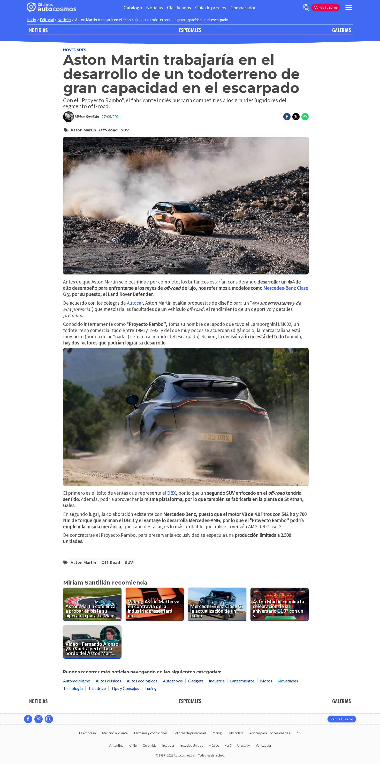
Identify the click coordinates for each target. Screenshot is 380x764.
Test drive (97, 688)
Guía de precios (210, 7)
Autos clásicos (108, 680)
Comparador (243, 7)
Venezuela (263, 745)
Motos (266, 680)
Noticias (154, 7)
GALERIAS (341, 29)
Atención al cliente (115, 733)
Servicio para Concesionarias (269, 733)
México (214, 745)
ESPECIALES (190, 29)
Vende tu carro (325, 7)
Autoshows (173, 680)
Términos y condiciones (150, 733)
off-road (108, 130)
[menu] (348, 7)
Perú (228, 745)
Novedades (74, 50)
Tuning (151, 688)
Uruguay (243, 745)
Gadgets (195, 680)
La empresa (87, 733)
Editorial (47, 20)
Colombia (150, 745)
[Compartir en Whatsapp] (305, 116)
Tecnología (73, 688)
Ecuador (168, 745)
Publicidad (235, 733)
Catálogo (133, 7)
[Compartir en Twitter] (296, 116)
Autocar (135, 303)
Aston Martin (83, 130)
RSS (298, 733)
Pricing (217, 733)
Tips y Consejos (125, 688)
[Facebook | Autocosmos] (28, 719)
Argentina (116, 745)
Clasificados (179, 7)
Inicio (31, 20)
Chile (133, 745)
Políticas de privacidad (189, 733)
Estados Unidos (191, 745)
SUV (125, 130)
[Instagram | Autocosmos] (49, 719)
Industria (217, 680)
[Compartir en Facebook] (287, 116)
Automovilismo (76, 680)
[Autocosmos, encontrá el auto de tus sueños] (51, 7)
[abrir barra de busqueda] (306, 7)
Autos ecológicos (142, 680)
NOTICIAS (38, 29)
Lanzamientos (242, 680)
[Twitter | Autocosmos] (38, 719)
